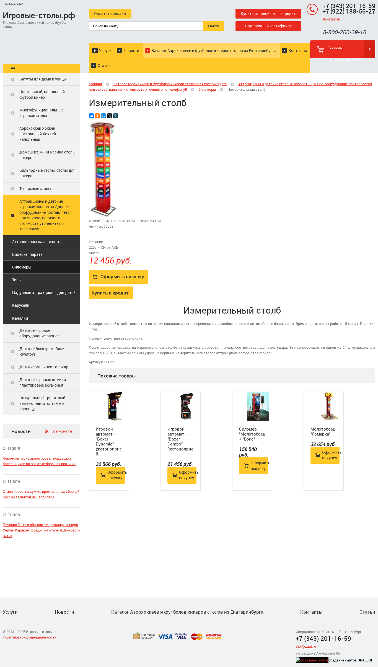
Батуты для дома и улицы (43, 79)
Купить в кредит (110, 293)
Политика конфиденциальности (29, 637)
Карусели (20, 305)
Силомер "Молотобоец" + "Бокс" (252, 433)
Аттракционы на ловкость (36, 241)
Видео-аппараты (27, 254)
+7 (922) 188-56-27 (348, 11)
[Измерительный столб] (103, 216)
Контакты (298, 50)
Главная (95, 83)
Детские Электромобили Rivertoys (41, 351)
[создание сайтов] (312, 660)
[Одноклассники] (97, 115)
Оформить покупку (122, 276)
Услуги (105, 50)
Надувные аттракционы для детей (44, 292)
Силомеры (21, 267)
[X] (109, 115)
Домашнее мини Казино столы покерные (47, 154)
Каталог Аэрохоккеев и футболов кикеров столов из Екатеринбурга (214, 50)
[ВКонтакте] (91, 115)
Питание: (96, 241)
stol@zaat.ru (331, 19)
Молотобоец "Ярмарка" (322, 431)
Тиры (17, 279)
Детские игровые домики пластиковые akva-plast (42, 382)
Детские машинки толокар (43, 366)
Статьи (104, 65)
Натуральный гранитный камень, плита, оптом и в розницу (42, 403)
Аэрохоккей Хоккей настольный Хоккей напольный (37, 134)
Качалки (20, 318)
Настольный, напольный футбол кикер (42, 94)
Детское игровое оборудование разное (39, 333)
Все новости (61, 431)
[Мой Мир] (103, 115)
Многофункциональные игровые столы (41, 112)
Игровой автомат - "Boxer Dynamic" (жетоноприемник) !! (109, 441)
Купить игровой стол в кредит (268, 13)
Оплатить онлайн (110, 13)
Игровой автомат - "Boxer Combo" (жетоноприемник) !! (180, 441)
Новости (131, 50)
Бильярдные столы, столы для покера (47, 173)
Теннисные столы (35, 188)
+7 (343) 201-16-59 (348, 6)
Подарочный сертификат (268, 25)
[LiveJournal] (115, 115)
